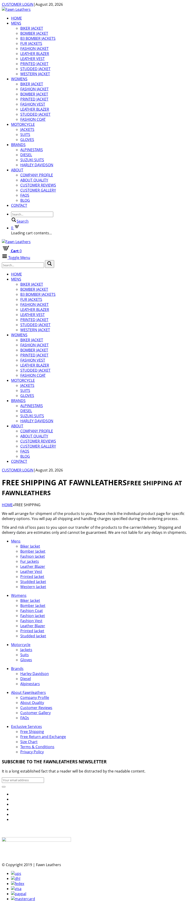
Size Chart (29, 741)
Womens (19, 78)
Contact (19, 205)
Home (16, 18)
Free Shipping (32, 731)
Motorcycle (23, 124)
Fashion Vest (32, 104)
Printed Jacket (34, 63)
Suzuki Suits (32, 159)
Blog (25, 200)
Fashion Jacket (34, 48)
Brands (18, 144)
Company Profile (36, 175)
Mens (16, 23)
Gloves (27, 139)
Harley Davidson (36, 164)
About (17, 169)
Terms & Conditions (37, 746)
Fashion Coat (33, 119)
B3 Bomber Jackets (38, 38)
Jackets (27, 129)
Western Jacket (35, 73)
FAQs (24, 195)
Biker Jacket (31, 28)
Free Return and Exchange (43, 736)
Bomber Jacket (34, 33)
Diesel (26, 154)
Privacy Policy (32, 751)
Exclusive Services (26, 726)
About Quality (34, 180)
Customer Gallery (38, 190)
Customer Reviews (38, 185)
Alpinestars (31, 149)
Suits (25, 134)
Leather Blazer (34, 53)
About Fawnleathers (28, 692)
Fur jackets (31, 43)
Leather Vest (32, 58)
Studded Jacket (35, 68)
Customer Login (17, 4)
